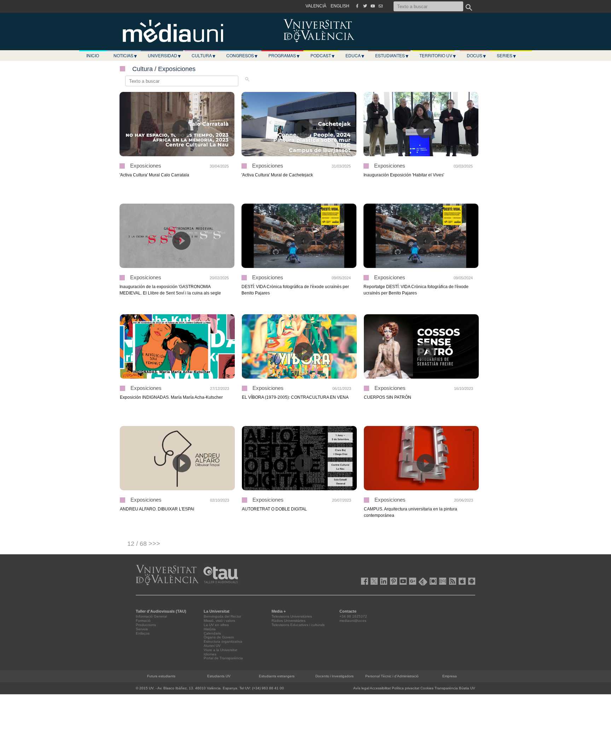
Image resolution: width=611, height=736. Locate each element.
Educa (354, 55)
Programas (283, 55)
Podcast (322, 55)
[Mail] (380, 6)
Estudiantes (391, 55)
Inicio (92, 55)
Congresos (241, 55)
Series (506, 55)
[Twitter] (364, 6)
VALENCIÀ (316, 6)
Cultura (203, 55)
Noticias (125, 55)
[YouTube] (372, 6)
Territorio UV (437, 55)
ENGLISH (340, 6)
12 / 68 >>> (143, 543)
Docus (476, 55)
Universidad (164, 55)
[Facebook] (357, 6)
